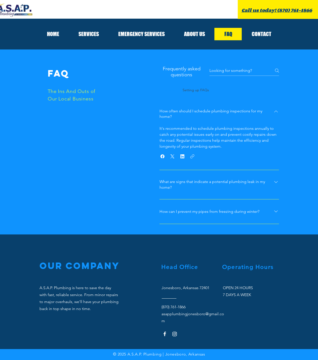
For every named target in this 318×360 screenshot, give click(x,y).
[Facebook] (165, 334)
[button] (162, 156)
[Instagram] (175, 334)
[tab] (169, 90)
